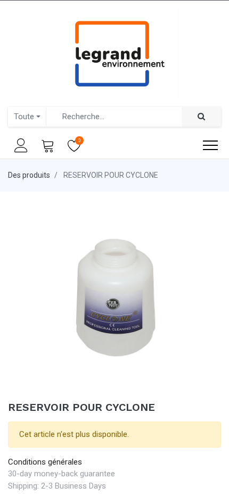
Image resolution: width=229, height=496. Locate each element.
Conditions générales (45, 462)
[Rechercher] (201, 117)
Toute (24, 116)
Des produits (29, 175)
